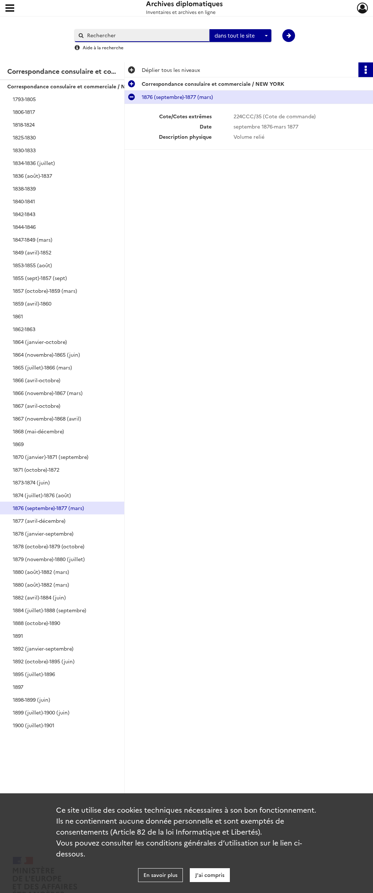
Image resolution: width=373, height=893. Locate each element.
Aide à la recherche (103, 47)
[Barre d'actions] (365, 69)
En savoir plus (160, 874)
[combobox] (240, 35)
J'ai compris (209, 874)
